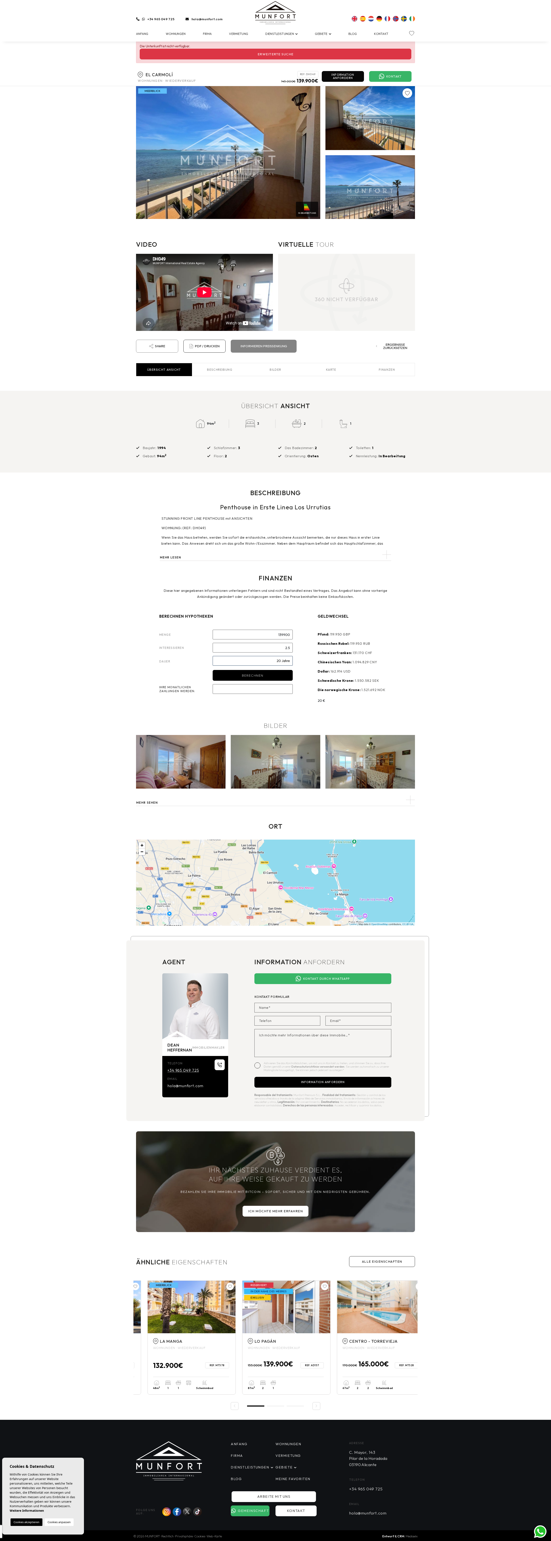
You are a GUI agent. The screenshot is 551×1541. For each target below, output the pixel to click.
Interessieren (171, 648)
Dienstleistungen (279, 34)
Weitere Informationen (27, 1510)
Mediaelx (412, 1536)
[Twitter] (187, 1511)
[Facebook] (177, 1511)
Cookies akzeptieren (26, 1522)
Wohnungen (176, 34)
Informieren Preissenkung (263, 346)
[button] (275, 800)
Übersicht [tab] (164, 370)
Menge (165, 635)
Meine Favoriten (293, 1479)
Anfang (142, 34)
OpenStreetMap (379, 924)
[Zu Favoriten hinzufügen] (407, 93)
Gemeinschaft (253, 1510)
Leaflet (353, 924)
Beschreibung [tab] (219, 370)
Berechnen (252, 675)
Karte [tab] (331, 370)
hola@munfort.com (207, 19)
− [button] (142, 851)
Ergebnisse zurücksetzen (395, 346)
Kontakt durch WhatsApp (326, 979)
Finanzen (387, 370)
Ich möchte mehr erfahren (275, 1211)
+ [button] (142, 845)
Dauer (164, 661)
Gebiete (321, 34)
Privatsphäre (184, 1536)
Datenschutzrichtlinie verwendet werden (317, 1066)
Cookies (199, 1536)
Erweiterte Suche (276, 54)
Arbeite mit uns (274, 1496)
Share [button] (160, 346)
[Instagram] (166, 1511)
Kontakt (381, 34)
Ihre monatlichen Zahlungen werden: (177, 689)
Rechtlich (167, 1536)
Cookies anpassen (59, 1522)
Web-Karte (214, 1536)
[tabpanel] (181, 1338)
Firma (207, 34)
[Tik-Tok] (197, 1511)
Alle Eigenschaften (382, 1261)
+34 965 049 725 (160, 19)
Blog (352, 34)
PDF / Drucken (207, 346)
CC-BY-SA (407, 924)
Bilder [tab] (275, 370)
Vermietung (238, 34)
